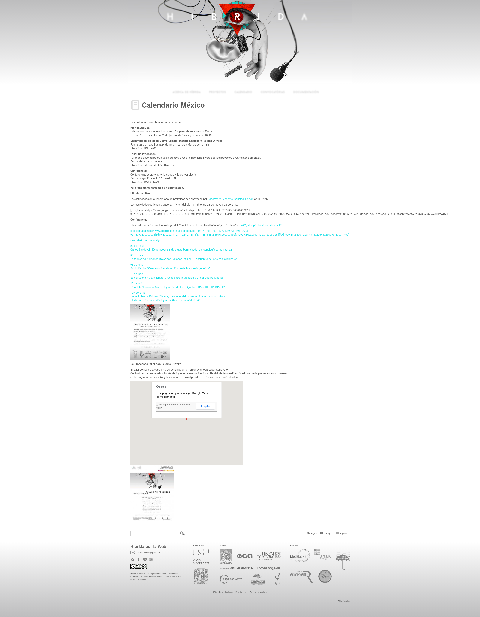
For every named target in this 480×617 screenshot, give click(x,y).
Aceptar (205, 406)
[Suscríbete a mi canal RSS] (133, 559)
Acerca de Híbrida (186, 92)
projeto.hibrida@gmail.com (149, 552)
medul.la (263, 592)
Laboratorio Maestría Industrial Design (231, 199)
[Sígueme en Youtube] (146, 559)
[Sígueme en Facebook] (140, 559)
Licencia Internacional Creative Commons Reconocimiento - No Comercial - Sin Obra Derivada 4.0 (156, 576)
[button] (186, 419)
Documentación (306, 92)
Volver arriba (344, 600)
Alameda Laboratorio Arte (187, 300)
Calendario (243, 92)
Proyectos (217, 92)
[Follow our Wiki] (152, 559)
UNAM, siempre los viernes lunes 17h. (261, 225)
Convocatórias (273, 92)
